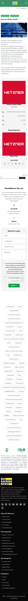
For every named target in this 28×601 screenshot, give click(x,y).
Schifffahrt (9, 379)
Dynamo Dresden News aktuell (14, 351)
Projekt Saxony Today (8, 456)
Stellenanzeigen (7, 522)
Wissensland (5, 564)
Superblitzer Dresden (9, 363)
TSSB (20, 331)
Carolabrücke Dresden (14, 319)
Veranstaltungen (7, 528)
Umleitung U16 (14, 423)
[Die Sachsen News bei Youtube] (13, 504)
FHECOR (8, 411)
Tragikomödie (17, 355)
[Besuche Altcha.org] (22, 278)
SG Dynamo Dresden (14, 314)
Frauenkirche (9, 327)
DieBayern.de (6, 540)
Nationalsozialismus (14, 347)
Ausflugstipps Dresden (14, 431)
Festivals (21, 391)
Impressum (5, 582)
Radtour (19, 403)
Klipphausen (20, 371)
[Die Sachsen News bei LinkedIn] (6, 504)
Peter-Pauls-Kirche (18, 415)
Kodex (4, 580)
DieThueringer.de (7, 549)
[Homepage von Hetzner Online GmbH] (4, 163)
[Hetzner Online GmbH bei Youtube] (15, 163)
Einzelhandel (8, 335)
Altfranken (9, 407)
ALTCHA (21, 280)
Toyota (9, 343)
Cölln (8, 355)
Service (4, 577)
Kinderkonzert (19, 335)
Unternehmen (14, 15)
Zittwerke (19, 379)
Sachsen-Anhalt (14, 359)
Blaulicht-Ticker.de (7, 535)
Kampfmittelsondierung (14, 427)
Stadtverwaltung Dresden (14, 435)
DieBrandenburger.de (8, 546)
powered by (21, 8)
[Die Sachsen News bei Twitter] (2, 507)
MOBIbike (6, 415)
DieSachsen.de (6, 537)
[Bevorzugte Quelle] (14, 178)
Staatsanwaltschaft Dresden (14, 399)
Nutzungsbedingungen (8, 588)
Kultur (19, 375)
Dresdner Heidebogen (14, 395)
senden (13, 285)
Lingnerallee (10, 375)
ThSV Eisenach (20, 383)
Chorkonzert (7, 383)
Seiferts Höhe (8, 371)
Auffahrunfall (9, 403)
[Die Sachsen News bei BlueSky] (20, 504)
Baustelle (22, 363)
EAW (21, 419)
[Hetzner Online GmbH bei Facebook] (19, 163)
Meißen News (6, 567)
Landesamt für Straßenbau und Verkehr (14, 387)
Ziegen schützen (19, 367)
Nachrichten (5, 15)
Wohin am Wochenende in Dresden (14, 339)
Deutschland (18, 411)
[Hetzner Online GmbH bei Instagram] (12, 163)
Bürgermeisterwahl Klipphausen (14, 323)
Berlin (20, 306)
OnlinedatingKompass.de (9, 554)
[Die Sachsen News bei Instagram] (9, 504)
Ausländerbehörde (9, 391)
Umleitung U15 (10, 306)
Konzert (19, 327)
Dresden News (6, 561)
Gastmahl (19, 407)
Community (5, 525)
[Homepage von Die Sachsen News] (2, 504)
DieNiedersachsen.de (8, 543)
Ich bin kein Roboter (14, 278)
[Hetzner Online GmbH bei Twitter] (23, 163)
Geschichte (18, 343)
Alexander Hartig (10, 419)
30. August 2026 (10, 331)
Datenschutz (6, 585)
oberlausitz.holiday (7, 551)
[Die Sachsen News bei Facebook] (17, 504)
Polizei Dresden (14, 310)
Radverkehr (7, 367)
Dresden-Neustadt (14, 439)
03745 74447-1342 (14, 224)
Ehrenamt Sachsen (7, 570)
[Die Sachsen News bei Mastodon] (24, 504)
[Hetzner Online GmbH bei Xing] (8, 163)
